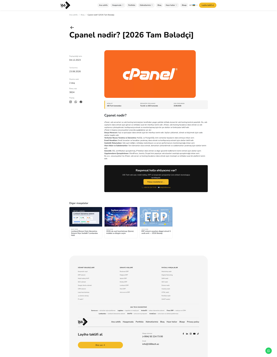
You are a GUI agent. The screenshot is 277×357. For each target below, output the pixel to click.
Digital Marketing (167, 275)
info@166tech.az (165, 187)
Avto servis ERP (125, 292)
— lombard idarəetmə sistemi (112, 314)
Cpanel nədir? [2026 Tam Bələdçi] (101, 15)
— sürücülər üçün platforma (103, 310)
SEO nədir (165, 282)
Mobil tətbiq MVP (83, 278)
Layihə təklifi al (208, 5)
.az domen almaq (83, 296)
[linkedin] (187, 333)
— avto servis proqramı (137, 314)
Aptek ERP (123, 278)
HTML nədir (165, 292)
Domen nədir (166, 285)
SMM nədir (165, 278)
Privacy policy (193, 321)
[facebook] (183, 333)
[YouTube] (194, 333)
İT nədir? (80, 299)
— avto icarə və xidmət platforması (163, 314)
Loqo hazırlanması (83, 292)
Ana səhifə (103, 5)
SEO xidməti (82, 282)
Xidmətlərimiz (145, 5)
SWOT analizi (166, 299)
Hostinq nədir (166, 289)
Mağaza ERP (124, 275)
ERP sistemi (81, 275)
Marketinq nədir (167, 271)
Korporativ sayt (83, 271)
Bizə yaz (99, 345)
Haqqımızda (128, 321)
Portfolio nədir (166, 296)
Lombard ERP (124, 285)
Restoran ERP (124, 271)
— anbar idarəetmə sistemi (152, 310)
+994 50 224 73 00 (150, 187)
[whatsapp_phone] (268, 350)
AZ (190, 5)
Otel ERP (123, 289)
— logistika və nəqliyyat (128, 310)
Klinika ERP (123, 282)
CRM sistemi (82, 289)
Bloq (159, 5)
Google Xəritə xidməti (85, 285)
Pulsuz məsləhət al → (156, 182)
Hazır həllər (170, 5)
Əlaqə (184, 5)
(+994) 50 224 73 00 (152, 336)
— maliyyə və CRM (176, 310)
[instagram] (191, 333)
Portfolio (131, 5)
